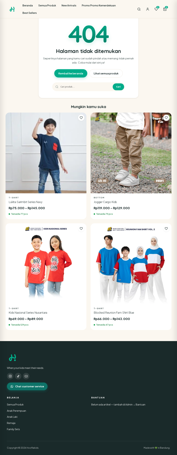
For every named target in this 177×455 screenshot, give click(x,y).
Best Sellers (29, 12)
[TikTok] (18, 376)
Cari (118, 86)
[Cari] (139, 9)
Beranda (27, 5)
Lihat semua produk (106, 73)
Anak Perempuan (16, 410)
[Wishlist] (81, 118)
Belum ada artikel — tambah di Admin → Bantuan (118, 404)
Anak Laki (12, 416)
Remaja (11, 422)
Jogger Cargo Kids (105, 202)
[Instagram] (10, 376)
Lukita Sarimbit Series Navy (26, 202)
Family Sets (13, 429)
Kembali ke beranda (70, 73)
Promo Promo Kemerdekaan (99, 5)
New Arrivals (69, 5)
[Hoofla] (12, 9)
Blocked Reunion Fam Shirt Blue (114, 312)
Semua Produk (47, 5)
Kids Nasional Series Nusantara (28, 312)
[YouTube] (26, 376)
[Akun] (147, 9)
